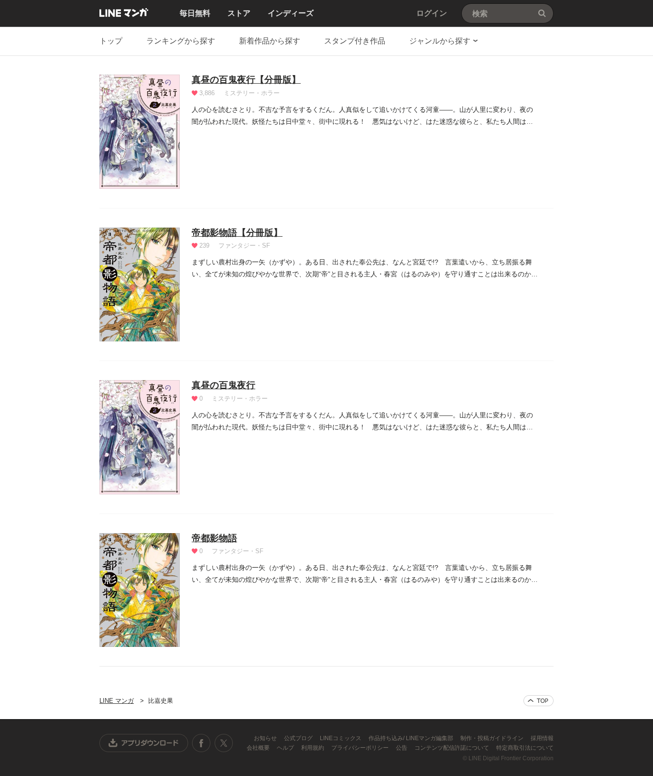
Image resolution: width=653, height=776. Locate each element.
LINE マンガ (123, 12)
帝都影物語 (214, 538)
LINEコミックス (341, 738)
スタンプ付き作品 (354, 41)
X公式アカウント (223, 743)
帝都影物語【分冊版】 (237, 233)
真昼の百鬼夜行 (223, 385)
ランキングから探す (180, 41)
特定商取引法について (525, 747)
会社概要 (259, 747)
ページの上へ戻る (538, 700)
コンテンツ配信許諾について (452, 747)
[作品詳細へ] (139, 132)
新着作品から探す (269, 41)
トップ (110, 41)
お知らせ (266, 738)
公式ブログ (299, 738)
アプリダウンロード (143, 743)
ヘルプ (286, 747)
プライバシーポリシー (360, 747)
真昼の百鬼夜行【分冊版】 (246, 80)
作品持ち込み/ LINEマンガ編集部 (412, 738)
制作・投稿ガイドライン (492, 738)
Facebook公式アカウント (201, 743)
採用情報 (542, 738)
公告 (402, 747)
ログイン (431, 13)
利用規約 (313, 747)
